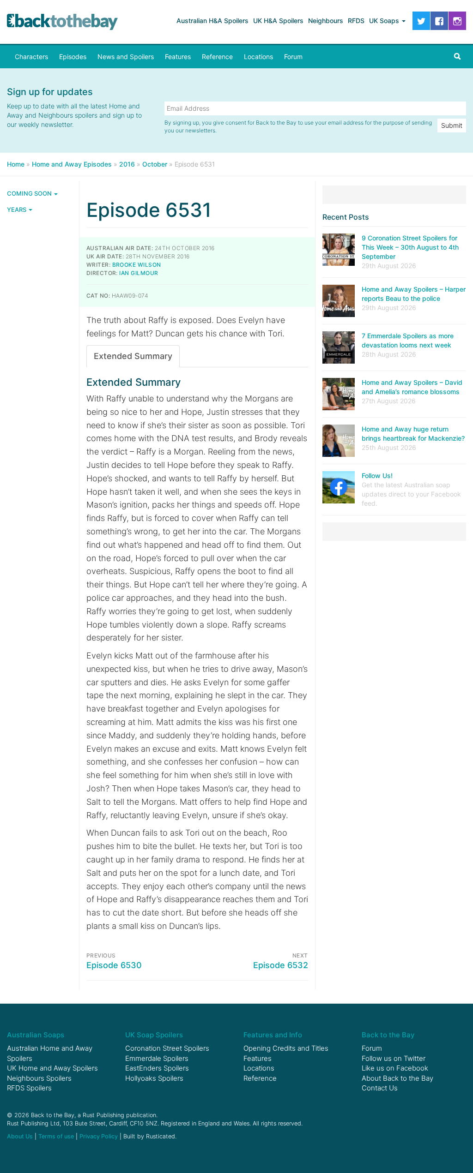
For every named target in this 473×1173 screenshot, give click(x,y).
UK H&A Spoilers (278, 20)
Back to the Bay (62, 22)
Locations (258, 56)
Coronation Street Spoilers (167, 1048)
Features (178, 56)
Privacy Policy (98, 1136)
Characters (31, 56)
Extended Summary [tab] (133, 356)
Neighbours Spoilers (39, 1078)
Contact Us (380, 1087)
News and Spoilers (125, 56)
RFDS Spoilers (29, 1087)
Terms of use (56, 1136)
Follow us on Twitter (393, 1058)
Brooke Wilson (136, 264)
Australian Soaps (35, 1034)
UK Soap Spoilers (154, 1034)
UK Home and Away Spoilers (52, 1068)
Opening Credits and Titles (285, 1048)
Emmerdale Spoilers (156, 1058)
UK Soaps (385, 20)
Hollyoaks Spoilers (154, 1078)
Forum (293, 56)
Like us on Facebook (395, 1068)
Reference (217, 56)
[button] (457, 56)
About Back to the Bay (397, 1078)
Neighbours (325, 20)
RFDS (356, 20)
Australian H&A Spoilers (212, 20)
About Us (20, 1136)
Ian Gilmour (138, 272)
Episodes (72, 56)
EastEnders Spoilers (157, 1068)
